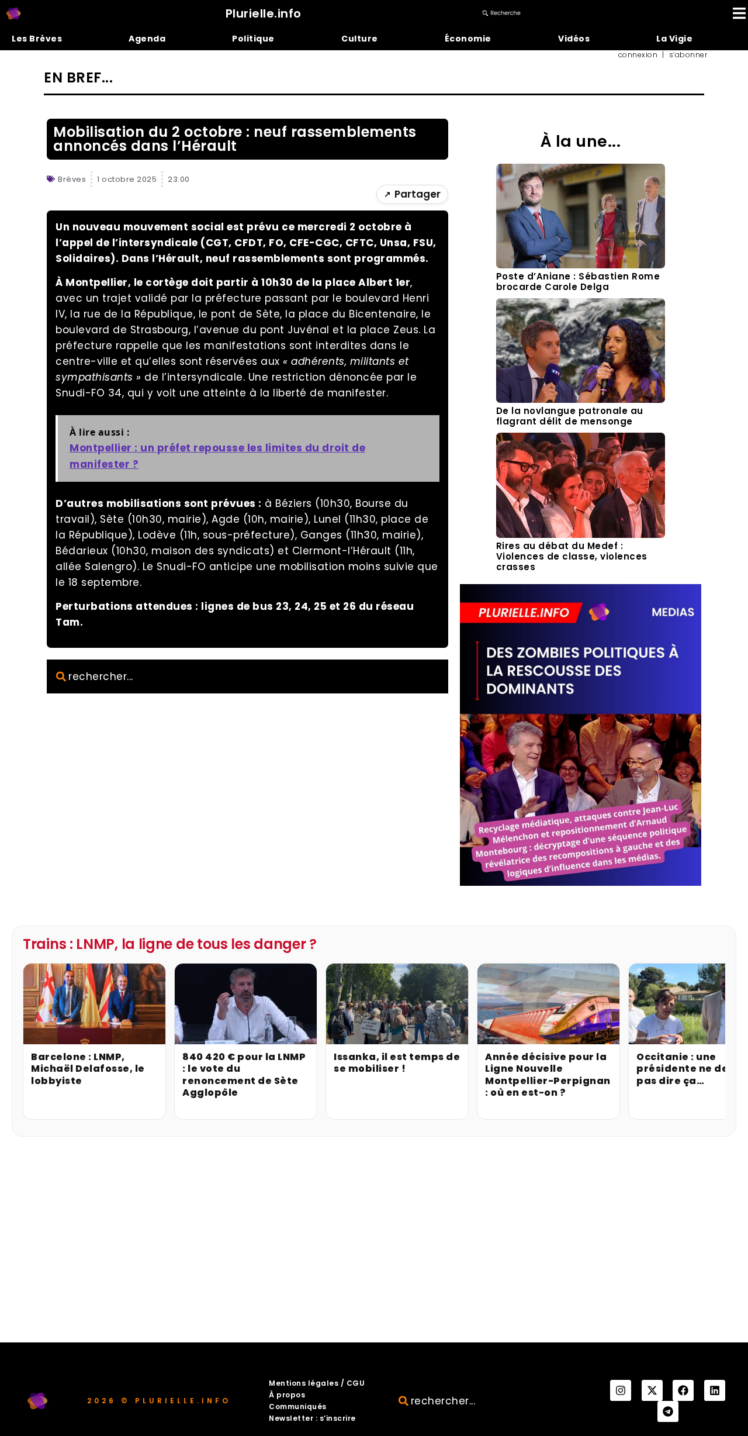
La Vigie (674, 38)
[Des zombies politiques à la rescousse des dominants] (580, 882)
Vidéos (574, 38)
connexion (638, 55)
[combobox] (247, 676)
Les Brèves (37, 38)
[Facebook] (683, 1390)
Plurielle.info (264, 13)
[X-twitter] (652, 1390)
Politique (253, 38)
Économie (468, 38)
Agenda (147, 38)
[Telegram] (667, 1411)
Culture (359, 38)
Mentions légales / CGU (317, 1383)
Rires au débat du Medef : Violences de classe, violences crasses (571, 556)
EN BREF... (78, 77)
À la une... (581, 141)
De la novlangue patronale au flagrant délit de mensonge (569, 416)
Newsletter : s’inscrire (312, 1418)
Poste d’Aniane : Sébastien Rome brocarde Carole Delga (578, 281)
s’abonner (688, 55)
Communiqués (298, 1406)
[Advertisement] (374, 1255)
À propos (287, 1395)
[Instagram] (620, 1390)
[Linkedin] (714, 1390)
